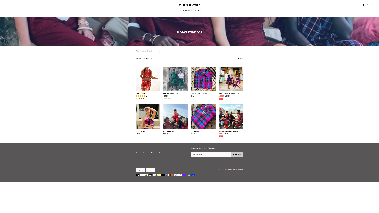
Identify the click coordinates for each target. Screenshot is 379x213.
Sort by (138, 58)
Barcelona (162, 153)
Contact (145, 153)
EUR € (150, 170)
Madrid (153, 153)
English (140, 170)
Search (138, 153)
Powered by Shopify (238, 169)
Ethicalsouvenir (189, 5)
